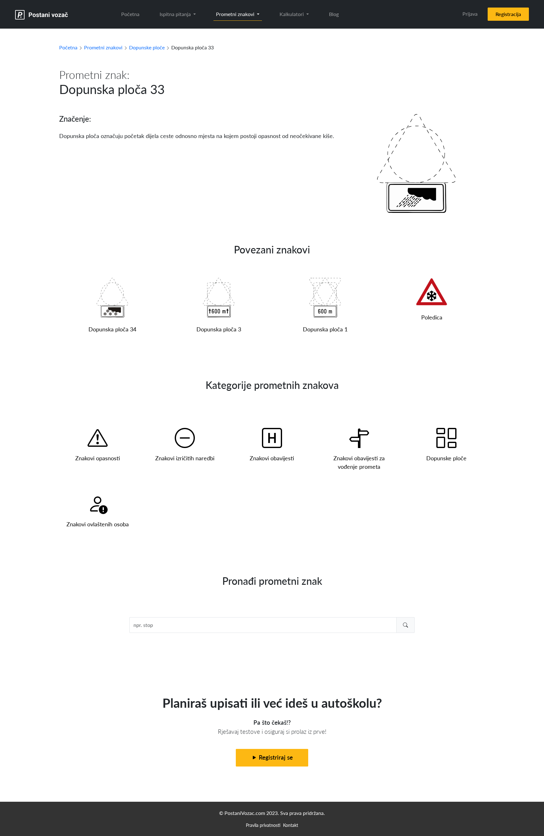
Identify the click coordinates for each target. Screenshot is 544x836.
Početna (130, 14)
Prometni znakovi (103, 47)
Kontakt (290, 825)
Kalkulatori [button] (292, 14)
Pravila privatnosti (263, 825)
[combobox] (272, 625)
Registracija (508, 14)
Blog (334, 14)
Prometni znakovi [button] (236, 14)
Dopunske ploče (147, 47)
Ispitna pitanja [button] (176, 14)
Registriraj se (275, 757)
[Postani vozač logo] (41, 14)
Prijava (470, 13)
